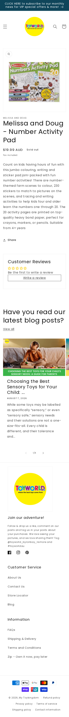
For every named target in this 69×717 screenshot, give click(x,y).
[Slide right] (43, 453)
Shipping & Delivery (22, 639)
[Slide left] (26, 453)
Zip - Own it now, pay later (28, 657)
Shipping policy (21, 709)
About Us (14, 577)
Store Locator (18, 595)
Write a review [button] (34, 278)
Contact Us (16, 586)
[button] (5, 26)
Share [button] (12, 240)
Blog (11, 604)
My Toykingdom (29, 697)
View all (8, 329)
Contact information (48, 709)
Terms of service (46, 703)
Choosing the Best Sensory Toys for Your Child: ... (32, 387)
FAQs (11, 630)
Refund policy (51, 697)
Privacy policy (24, 703)
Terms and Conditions (24, 648)
